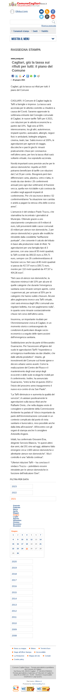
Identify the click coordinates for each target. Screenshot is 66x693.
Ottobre (16, 522)
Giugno (16, 515)
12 (31, 539)
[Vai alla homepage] (29, 4)
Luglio (15, 517)
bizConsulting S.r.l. (38, 684)
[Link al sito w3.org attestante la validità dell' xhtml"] (28, 689)
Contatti (47, 656)
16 (18, 544)
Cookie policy (19, 659)
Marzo (15, 509)
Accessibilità (40, 652)
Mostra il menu (20, 38)
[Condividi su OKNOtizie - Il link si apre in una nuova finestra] (20, 76)
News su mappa (20, 648)
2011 (14, 617)
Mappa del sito (34, 656)
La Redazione (19, 656)
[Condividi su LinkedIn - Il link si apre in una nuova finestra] (27, 76)
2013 (14, 605)
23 (18, 549)
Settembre (17, 520)
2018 (14, 574)
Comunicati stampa (21, 31)
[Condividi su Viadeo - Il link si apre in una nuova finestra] (38, 76)
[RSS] (47, 11)
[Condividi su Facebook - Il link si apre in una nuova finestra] (13, 76)
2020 (14, 561)
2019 (14, 567)
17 (22, 544)
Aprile (15, 511)
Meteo (33, 648)
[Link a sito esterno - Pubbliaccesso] (15, 688)
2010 (14, 623)
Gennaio (16, 505)
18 (27, 544)
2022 (14, 492)
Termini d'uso (45, 648)
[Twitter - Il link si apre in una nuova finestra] (16, 76)
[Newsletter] (41, 11)
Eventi (35, 31)
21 (40, 544)
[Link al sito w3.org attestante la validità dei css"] (43, 689)
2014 (14, 598)
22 (13, 549)
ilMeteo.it (38, 681)
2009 (14, 629)
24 (22, 549)
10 (22, 539)
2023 (14, 486)
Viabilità (44, 31)
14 (40, 539)
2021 (13, 499)
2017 (14, 580)
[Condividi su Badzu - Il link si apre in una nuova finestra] (35, 76)
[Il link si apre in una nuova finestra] (53, 11)
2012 (14, 611)
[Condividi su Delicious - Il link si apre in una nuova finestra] (24, 76)
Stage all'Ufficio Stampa (22, 652)
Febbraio (16, 507)
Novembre (17, 524)
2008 (14, 635)
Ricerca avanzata (48, 26)
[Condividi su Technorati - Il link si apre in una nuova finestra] (31, 76)
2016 (14, 586)
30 (18, 553)
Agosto (16, 518)
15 (13, 544)
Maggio (16, 513)
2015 (14, 592)
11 (27, 539)
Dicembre (17, 526)
